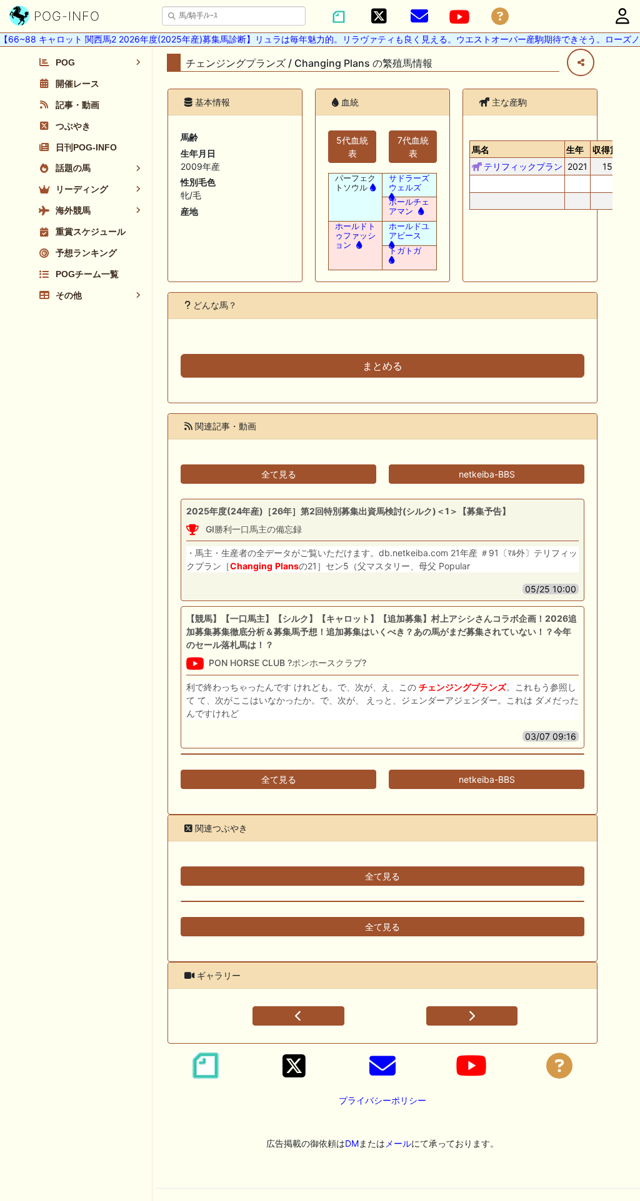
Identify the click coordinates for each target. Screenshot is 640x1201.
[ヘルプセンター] (500, 16)
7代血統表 (413, 147)
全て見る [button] (278, 474)
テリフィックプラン (523, 166)
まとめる (382, 366)
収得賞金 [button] (610, 149)
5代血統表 (352, 147)
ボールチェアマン (409, 206)
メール (398, 1143)
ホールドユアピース (409, 231)
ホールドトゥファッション (355, 236)
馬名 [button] (480, 149)
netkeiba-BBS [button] (487, 474)
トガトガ (405, 250)
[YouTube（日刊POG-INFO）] (459, 17)
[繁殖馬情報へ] (372, 187)
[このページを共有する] (580, 62)
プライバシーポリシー (382, 1100)
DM (352, 1143)
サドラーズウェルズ (409, 183)
